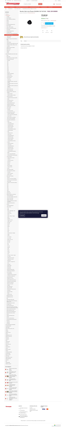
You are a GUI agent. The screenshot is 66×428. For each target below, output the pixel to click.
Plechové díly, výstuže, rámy (10, 328)
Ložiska (8, 52)
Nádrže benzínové (10, 96)
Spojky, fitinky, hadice (9, 357)
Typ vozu (7, 14)
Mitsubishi (8, 264)
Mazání (7, 333)
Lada (8, 231)
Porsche (8, 246)
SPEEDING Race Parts (10, 296)
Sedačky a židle (9, 294)
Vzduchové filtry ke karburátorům (12, 155)
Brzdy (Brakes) (9, 17)
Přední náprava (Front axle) (11, 302)
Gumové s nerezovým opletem (11, 178)
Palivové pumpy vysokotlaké (11, 117)
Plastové (9, 159)
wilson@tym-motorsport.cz (23, 408)
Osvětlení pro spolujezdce (11, 276)
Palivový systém (8, 354)
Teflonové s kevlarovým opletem (12, 182)
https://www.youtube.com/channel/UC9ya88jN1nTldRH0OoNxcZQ (24, 416)
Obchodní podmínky (34, 0)
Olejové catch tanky (10, 199)
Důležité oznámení (8, 363)
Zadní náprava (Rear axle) (10, 299)
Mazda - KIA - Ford (10, 239)
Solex (8, 131)
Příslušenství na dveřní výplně (11, 281)
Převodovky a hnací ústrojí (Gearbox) (12, 33)
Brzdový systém (8, 349)
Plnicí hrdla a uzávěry (10, 169)
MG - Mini (8, 242)
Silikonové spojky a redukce (11, 95)
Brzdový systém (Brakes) (10, 318)
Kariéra (7, 329)
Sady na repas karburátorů (11, 153)
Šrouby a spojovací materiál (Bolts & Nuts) (12, 39)
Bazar (6, 340)
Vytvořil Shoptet (58, 425)
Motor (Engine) (9, 25)
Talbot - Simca (9, 221)
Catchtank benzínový (10, 100)
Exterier (8, 21)
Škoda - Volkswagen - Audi (11, 210)
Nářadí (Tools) (9, 48)
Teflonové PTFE (9, 166)
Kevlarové (8, 161)
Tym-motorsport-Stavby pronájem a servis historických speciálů (35, 420)
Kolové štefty (9, 42)
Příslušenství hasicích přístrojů (11, 274)
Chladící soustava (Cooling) (11, 47)
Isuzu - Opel (9, 238)
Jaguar (8, 234)
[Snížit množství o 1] (44, 24)
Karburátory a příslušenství (11, 119)
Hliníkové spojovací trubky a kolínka (12, 57)
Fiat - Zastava (9, 236)
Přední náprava (8, 346)
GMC (8, 244)
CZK (55, 0)
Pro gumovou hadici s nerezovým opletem (12, 82)
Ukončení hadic (9, 77)
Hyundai (8, 223)
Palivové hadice (9, 156)
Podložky (8, 46)
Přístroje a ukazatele (10, 283)
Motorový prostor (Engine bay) (11, 311)
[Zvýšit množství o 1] (44, 22)
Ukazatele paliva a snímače (11, 170)
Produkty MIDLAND (8, 325)
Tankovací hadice (9, 101)
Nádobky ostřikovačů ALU (11, 202)
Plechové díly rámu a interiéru (11, 279)
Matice (8, 40)
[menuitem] (6, 7)
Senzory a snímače (10, 173)
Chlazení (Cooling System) (10, 315)
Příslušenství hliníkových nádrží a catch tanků (12, 201)
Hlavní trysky (9, 122)
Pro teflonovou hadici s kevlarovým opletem (12, 86)
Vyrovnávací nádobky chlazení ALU (12, 196)
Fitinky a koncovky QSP (10, 59)
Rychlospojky (9, 106)
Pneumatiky (8, 29)
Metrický (8, 72)
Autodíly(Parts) (8, 15)
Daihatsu (8, 218)
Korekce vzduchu (10, 127)
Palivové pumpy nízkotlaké (11, 118)
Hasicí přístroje (9, 273)
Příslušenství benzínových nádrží (12, 97)
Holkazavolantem (23, 420)
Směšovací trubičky (10, 126)
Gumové (8, 164)
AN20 (8, 70)
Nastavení (22, 215)
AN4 (7, 63)
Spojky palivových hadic (10, 157)
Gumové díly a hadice (10, 34)
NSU (8, 243)
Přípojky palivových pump (11, 102)
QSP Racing (8, 56)
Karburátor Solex (10, 132)
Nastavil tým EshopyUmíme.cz (56, 426)
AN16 (8, 69)
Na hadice (8, 109)
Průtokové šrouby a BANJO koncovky (12, 43)
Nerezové (8, 78)
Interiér (8, 204)
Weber (8, 121)
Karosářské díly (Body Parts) (11, 24)
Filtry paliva (9, 108)
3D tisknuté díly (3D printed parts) (11, 319)
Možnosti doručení (53, 20)
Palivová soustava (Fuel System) (11, 28)
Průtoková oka (9, 74)
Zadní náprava (8, 341)
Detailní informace (43, 27)
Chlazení (7, 345)
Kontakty (28, 0)
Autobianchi (9, 212)
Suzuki (8, 235)
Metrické (8, 191)
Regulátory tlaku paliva (10, 104)
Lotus (8, 229)
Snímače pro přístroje (10, 282)
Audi (8, 208)
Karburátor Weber (10, 130)
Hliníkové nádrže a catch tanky (11, 194)
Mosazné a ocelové (10, 160)
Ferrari (8, 214)
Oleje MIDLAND (8, 362)
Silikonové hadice (10, 93)
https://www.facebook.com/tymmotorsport (24, 412)
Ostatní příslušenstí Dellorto (12, 151)
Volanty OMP (9, 268)
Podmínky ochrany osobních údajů (34, 411)
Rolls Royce (9, 260)
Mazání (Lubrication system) (11, 312)
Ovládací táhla (9, 265)
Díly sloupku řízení (9, 286)
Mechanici (8, 320)
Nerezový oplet (9, 165)
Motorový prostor (8, 344)
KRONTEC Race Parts (10, 295)
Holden (8, 226)
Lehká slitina (9, 80)
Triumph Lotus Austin (10, 259)
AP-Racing (8, 323)
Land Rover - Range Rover (11, 261)
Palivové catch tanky (10, 198)
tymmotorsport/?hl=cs (23, 414)
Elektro (8, 20)
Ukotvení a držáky (9, 291)
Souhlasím (44, 215)
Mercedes (8, 240)
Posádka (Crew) (9, 32)
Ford (8, 227)
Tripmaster (8, 290)
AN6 (7, 64)
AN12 (8, 68)
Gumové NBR (9, 181)
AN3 (7, 61)
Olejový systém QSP (10, 89)
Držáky (8, 99)
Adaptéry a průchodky (10, 73)
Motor (7, 55)
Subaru (8, 251)
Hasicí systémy (9, 272)
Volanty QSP (9, 266)
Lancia (8, 230)
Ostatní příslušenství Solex (11, 140)
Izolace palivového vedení (11, 112)
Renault (8, 247)
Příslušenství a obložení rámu (11, 289)
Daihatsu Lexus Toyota (10, 257)
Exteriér (8, 316)
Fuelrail (8, 168)
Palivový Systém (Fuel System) (11, 309)
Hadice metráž (9, 36)
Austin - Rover (9, 213)
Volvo (8, 253)
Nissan (8, 217)
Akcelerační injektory (11, 123)
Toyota (8, 252)
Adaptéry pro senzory (10, 278)
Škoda (8, 249)
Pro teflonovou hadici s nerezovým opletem (12, 84)
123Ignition (8, 322)
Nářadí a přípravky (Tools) (10, 310)
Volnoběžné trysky (10, 125)
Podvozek (7, 342)
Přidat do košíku (49, 23)
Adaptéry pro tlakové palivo (11, 105)
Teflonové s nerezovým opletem (12, 179)
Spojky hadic (9, 37)
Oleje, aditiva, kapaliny (10, 27)
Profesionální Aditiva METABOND (10, 324)
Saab (8, 248)
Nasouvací (8, 87)
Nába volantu (9, 206)
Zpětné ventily (9, 174)
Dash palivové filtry (10, 110)
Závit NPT (8, 60)
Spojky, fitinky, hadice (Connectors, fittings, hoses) (12, 301)
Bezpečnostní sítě (10, 277)
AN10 (8, 67)
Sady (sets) (8, 50)
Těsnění (8, 51)
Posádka (8, 16)
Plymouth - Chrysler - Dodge (11, 255)
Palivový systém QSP (10, 90)
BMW (8, 209)
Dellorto (8, 142)
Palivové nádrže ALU (10, 195)
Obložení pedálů (9, 287)
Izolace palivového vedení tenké (12, 114)
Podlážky (8, 285)
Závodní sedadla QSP (10, 205)
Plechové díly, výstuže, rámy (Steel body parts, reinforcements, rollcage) (12, 307)
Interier (8, 23)
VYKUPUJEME (7, 327)
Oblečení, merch (8, 332)
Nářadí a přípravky (8, 358)
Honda (8, 225)
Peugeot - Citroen (10, 219)
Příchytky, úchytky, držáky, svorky (12, 44)
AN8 (7, 65)
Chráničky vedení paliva (10, 113)
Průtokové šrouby (9, 76)
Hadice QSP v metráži (10, 176)
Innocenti (8, 222)
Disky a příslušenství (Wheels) (11, 19)
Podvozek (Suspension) (10, 31)
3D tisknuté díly (8, 353)
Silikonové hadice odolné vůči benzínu (11, 92)
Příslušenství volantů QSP (11, 270)
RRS (7, 298)
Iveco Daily (9, 256)
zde (38, 213)
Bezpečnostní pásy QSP (10, 269)
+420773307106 (22, 410)
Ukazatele (8, 172)
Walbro (8, 152)
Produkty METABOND (9, 352)
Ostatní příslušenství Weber (12, 129)
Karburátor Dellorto (10, 143)
